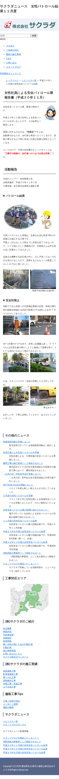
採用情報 (7, 641)
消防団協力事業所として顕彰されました (22, 553)
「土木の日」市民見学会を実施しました (22, 474)
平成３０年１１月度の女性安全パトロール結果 (25, 745)
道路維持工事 (9, 680)
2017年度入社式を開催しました (18, 485)
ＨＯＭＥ (10, 46)
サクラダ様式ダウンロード (15, 657)
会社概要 (7, 628)
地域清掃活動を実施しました (17, 441)
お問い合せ (11, 63)
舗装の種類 (8, 707)
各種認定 (7, 638)
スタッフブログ (13, 67)
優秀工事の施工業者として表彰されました (23, 463)
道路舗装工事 (9, 671)
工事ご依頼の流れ (11, 701)
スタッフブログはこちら (14, 724)
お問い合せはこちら (12, 654)
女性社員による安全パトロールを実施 (21, 452)
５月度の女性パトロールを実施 (18, 495)
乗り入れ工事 (9, 677)
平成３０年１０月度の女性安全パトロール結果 (25, 542)
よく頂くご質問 (10, 704)
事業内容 (7, 631)
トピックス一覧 (29, 80)
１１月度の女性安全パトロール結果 (20, 521)
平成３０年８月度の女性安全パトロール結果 (24, 531)
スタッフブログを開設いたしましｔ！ (21, 564)
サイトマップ (14, 73)
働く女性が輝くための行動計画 (18, 644)
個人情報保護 (9, 650)
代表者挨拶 (8, 635)
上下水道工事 (9, 687)
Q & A (8, 58)
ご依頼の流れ (12, 50)
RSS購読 (4, 73)
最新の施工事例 (13, 54)
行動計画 (7, 647)
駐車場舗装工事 (10, 674)
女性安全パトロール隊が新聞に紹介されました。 (26, 510)
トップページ (12, 80)
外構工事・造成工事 (12, 683)
